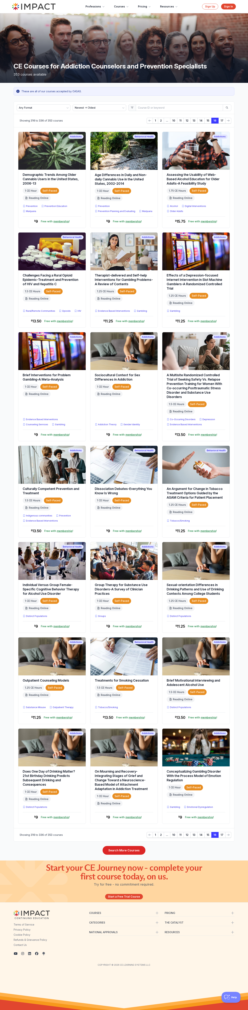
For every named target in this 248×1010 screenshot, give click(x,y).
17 (222, 120)
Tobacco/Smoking (180, 520)
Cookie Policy (22, 934)
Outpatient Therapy (63, 707)
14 (201, 120)
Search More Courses (124, 850)
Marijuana (31, 211)
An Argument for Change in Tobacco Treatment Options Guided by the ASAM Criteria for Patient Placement (195, 493)
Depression (208, 419)
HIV (79, 311)
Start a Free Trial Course (124, 896)
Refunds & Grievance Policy (30, 939)
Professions (93, 6)
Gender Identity (131, 424)
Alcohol (174, 206)
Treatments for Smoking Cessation (122, 680)
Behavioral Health (144, 136)
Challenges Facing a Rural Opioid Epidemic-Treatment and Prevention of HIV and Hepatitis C (50, 279)
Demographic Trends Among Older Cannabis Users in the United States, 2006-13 (51, 179)
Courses (119, 6)
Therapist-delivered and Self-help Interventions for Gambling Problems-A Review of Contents (124, 279)
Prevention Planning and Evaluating (116, 211)
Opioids (66, 311)
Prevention (32, 206)
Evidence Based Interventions (114, 311)
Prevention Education (55, 206)
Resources (167, 6)
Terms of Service (24, 924)
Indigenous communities (39, 515)
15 (208, 120)
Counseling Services (37, 424)
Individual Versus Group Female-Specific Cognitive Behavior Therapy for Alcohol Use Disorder (51, 589)
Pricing (142, 6)
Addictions (76, 136)
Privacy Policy (22, 929)
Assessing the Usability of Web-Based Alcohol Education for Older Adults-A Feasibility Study (193, 179)
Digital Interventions (195, 206)
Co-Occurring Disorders (183, 419)
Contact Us (20, 944)
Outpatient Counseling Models (46, 680)
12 (187, 120)
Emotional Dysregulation (200, 807)
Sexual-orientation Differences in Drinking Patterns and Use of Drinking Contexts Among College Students (195, 589)
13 (194, 120)
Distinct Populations (36, 616)
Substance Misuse (36, 707)
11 (180, 120)
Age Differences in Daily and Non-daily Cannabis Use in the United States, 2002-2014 (121, 179)
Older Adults (176, 211)
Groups (102, 616)
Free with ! (55, 221)
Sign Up (210, 6)
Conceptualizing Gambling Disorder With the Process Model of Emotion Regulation (194, 775)
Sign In (228, 6)
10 (173, 120)
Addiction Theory (107, 424)
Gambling (142, 311)
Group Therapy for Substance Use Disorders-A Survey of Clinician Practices (121, 589)
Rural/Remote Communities (40, 311)
